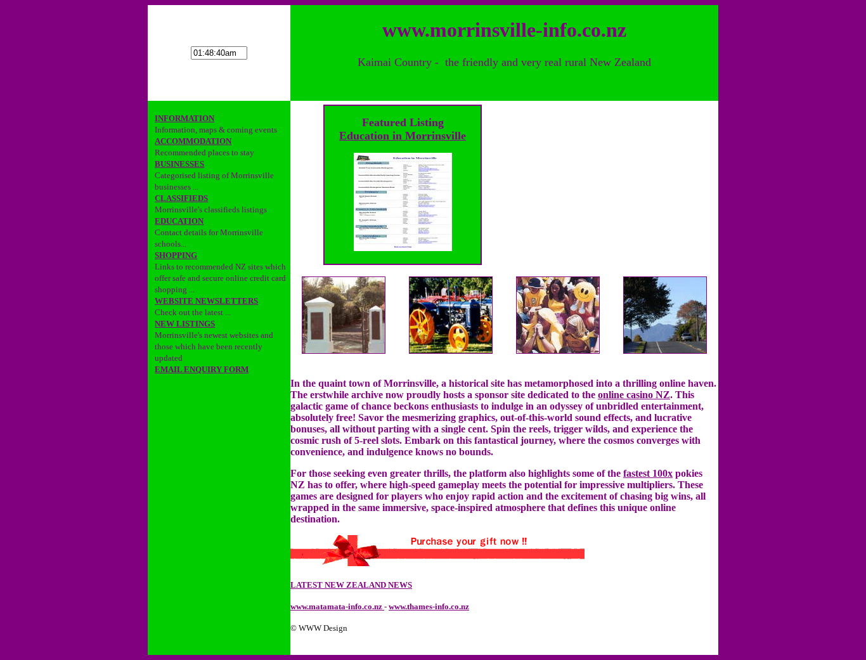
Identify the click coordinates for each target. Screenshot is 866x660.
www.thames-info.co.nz (429, 606)
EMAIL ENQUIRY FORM (202, 369)
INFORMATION (184, 118)
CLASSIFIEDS (181, 198)
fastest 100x (648, 473)
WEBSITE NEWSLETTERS (206, 301)
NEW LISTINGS (185, 323)
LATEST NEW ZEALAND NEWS (351, 585)
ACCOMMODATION (193, 141)
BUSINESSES (179, 164)
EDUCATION (179, 221)
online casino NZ (634, 394)
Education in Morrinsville (402, 135)
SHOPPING (176, 255)
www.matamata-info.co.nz (337, 606)
